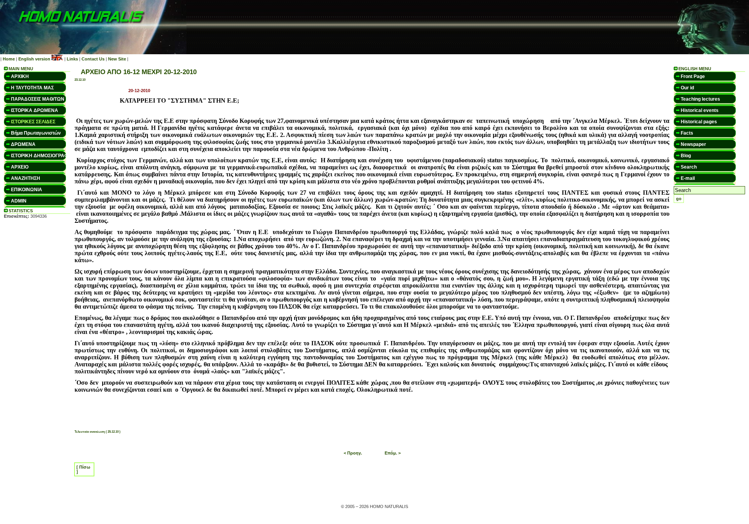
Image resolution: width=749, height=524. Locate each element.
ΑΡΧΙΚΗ (20, 76)
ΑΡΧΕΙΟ (19, 167)
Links (72, 59)
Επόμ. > (393, 453)
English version (34, 59)
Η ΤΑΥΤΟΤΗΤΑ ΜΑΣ (32, 88)
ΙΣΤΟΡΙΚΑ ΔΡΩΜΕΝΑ (34, 110)
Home (9, 59)
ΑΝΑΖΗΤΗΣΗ (25, 178)
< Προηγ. (353, 453)
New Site (117, 59)
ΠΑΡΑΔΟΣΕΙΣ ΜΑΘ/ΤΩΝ (37, 99)
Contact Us (93, 59)
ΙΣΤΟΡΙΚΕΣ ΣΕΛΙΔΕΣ (33, 121)
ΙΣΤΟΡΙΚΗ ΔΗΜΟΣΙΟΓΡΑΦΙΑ (42, 155)
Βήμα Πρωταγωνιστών (36, 133)
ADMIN (19, 201)
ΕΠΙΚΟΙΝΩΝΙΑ (26, 189)
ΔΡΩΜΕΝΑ (23, 144)
